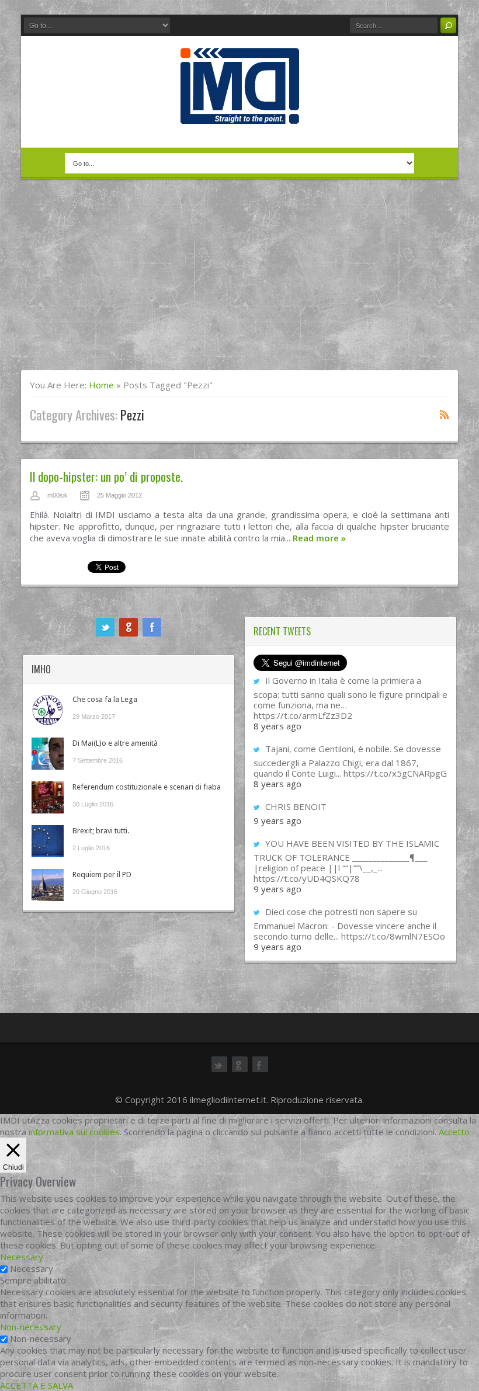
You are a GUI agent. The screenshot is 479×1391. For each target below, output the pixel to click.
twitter (105, 627)
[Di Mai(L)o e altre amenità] (48, 754)
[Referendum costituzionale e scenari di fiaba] (48, 797)
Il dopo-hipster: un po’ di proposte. (106, 476)
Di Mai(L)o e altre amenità (115, 743)
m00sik (57, 495)
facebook (152, 627)
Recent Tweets (282, 631)
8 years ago (277, 726)
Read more (319, 538)
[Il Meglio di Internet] (240, 111)
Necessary (31, 1268)
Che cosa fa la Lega (104, 699)
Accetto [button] (454, 1132)
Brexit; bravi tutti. (100, 830)
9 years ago (277, 820)
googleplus (128, 627)
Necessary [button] (21, 1257)
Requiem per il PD (101, 874)
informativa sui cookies (74, 1132)
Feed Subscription (444, 414)
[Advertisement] (239, 282)
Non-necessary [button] (30, 1327)
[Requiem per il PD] (48, 885)
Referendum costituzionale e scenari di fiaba (146, 787)
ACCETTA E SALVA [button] (36, 1385)
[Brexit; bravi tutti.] (48, 841)
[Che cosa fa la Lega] (48, 710)
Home (101, 385)
